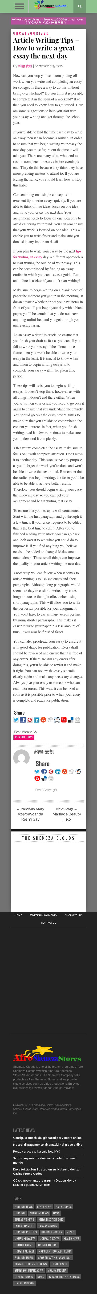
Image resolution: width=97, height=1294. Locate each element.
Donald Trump (24, 1245)
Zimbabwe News (24, 1219)
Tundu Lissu (59, 1264)
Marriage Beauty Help (67, 817)
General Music (24, 1277)
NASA (56, 1213)
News (40, 1277)
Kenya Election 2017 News (31, 1264)
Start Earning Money (43, 915)
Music (70, 1232)
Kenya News (44, 1207)
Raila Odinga (64, 1207)
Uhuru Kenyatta (25, 1238)
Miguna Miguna (57, 1270)
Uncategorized (31, 33)
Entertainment (24, 1226)
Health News (71, 1238)
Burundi (20, 1213)
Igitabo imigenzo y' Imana (64, 1277)
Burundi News (24, 1207)
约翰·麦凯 (25, 66)
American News (39, 1213)
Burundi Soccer (51, 1232)
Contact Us (48, 923)
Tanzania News (47, 1226)
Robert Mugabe (24, 1251)
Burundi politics (26, 1232)
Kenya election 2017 (51, 1219)
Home (18, 915)
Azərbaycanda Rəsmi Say (30, 817)
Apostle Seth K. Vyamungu (54, 1258)
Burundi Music (24, 1258)
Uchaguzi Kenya (49, 1238)
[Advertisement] (48, 874)
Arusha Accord (47, 1245)
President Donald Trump (55, 1251)
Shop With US (73, 915)
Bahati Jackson (24, 1283)
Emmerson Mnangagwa (29, 1270)
